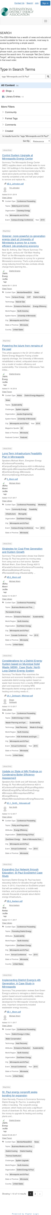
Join (37, 3)
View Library (7, 197)
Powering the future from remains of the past (22, 347)
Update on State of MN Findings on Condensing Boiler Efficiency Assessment (22, 774)
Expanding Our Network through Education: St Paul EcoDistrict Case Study (22, 872)
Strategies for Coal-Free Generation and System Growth (22, 550)
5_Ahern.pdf (12, 479)
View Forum (7, 288)
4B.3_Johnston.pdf (15, 183)
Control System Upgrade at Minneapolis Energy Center (17, 156)
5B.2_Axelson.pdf (15, 901)
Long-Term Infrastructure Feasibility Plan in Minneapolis (22, 454)
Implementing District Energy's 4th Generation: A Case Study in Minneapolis (21, 983)
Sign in (45, 3)
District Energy (14, 271)
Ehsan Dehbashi (13, 700)
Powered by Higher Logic (25, 1214)
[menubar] (27, 2)
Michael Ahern (14, 483)
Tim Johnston (14, 188)
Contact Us (19, 3)
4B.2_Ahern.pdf (14, 577)
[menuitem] (20, 2)
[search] (48, 76)
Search (29, 3)
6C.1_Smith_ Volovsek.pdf (18, 803)
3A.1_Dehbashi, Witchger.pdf (20, 695)
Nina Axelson (14, 905)
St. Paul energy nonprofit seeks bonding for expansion (19, 1093)
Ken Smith (13, 807)
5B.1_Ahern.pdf (14, 1011)
